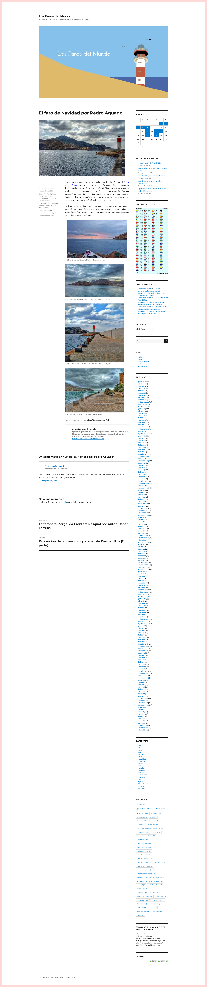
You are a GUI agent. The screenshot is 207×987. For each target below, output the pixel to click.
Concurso (154, 821)
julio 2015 (141, 682)
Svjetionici (141, 770)
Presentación (142, 904)
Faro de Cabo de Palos (146, 836)
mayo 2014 (141, 714)
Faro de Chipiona (144, 840)
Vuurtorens (43, 205)
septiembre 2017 (143, 624)
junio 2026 (141, 386)
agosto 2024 (142, 436)
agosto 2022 (142, 490)
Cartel (153, 817)
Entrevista (156, 832)
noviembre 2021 (143, 511)
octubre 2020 (142, 540)
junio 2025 (141, 413)
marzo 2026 (142, 393)
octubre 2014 (142, 703)
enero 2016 (141, 669)
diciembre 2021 (143, 508)
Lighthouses (53, 198)
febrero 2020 (142, 558)
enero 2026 (141, 397)
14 (156, 131)
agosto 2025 (142, 409)
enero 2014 (141, 723)
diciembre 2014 (143, 698)
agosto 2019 (142, 572)
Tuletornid (42, 203)
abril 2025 (141, 418)
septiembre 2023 (143, 461)
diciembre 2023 (143, 454)
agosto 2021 (142, 517)
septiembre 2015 (143, 678)
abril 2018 (141, 608)
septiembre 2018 (143, 596)
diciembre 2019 (143, 563)
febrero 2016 (142, 667)
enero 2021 (141, 533)
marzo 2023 (142, 474)
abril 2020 (141, 554)
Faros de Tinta (160, 862)
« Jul (142, 147)
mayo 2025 (141, 416)
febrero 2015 (142, 694)
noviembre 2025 (143, 402)
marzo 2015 (142, 691)
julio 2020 (141, 547)
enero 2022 (141, 506)
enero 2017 (141, 642)
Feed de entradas (143, 362)
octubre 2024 (142, 431)
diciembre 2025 (143, 400)
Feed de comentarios (145, 364)
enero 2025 (141, 425)
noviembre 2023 (143, 456)
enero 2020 (141, 560)
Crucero (141, 824)
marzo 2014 (142, 719)
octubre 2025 (142, 404)
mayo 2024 (141, 443)
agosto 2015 (142, 680)
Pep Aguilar (160, 896)
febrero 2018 (142, 612)
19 (147, 135)
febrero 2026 (142, 395)
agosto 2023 (142, 463)
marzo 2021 (142, 529)
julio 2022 (141, 492)
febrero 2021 (142, 531)
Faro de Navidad (144, 851)
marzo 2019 (142, 583)
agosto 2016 (142, 653)
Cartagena (42, 210)
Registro (140, 357)
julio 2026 (141, 384)
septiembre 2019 (143, 569)
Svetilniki (141, 768)
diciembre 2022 (143, 481)
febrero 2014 (142, 721)
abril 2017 (141, 635)
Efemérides (143, 832)
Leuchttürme (43, 198)
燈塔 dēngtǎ (47, 207)
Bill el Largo (142, 813)
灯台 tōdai (141, 786)
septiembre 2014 (143, 705)
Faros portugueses (144, 866)
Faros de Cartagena (145, 858)
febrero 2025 (142, 422)
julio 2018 (141, 601)
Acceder (140, 359)
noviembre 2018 (143, 592)
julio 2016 (141, 655)
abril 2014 (141, 716)
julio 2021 (141, 520)
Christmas (141, 821)
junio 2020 (141, 549)
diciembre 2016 (143, 644)
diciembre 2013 (143, 725)
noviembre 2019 (143, 565)
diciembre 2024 (143, 427)
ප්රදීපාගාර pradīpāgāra (145, 784)
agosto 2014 (142, 707)
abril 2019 (141, 581)
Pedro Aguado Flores (46, 215)
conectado (62, 502)
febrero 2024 (142, 449)
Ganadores (142, 881)
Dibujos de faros (144, 828)
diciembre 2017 (143, 617)
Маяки (49, 205)
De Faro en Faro (154, 824)
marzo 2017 (142, 637)
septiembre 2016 (143, 651)
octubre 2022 (142, 486)
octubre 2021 (142, 513)
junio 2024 (141, 440)
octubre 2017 (142, 621)
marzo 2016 (142, 664)
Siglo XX (152, 907)
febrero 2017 (142, 639)
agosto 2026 (142, 382)
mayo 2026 (141, 388)
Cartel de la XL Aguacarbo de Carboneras (151, 176)
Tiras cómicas (143, 911)
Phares (47, 201)
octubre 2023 (142, 459)
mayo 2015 (141, 687)
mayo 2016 (141, 660)
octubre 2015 (142, 676)
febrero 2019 (142, 585)
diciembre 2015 (143, 671)
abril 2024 (141, 445)
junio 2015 (141, 685)
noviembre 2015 (143, 673)
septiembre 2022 (143, 488)
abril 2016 (141, 662)
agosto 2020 (142, 544)
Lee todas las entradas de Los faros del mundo (88, 438)
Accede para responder (48, 480)
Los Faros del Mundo (55, 16)
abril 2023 (141, 472)
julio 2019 (141, 574)
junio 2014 (141, 712)
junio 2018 (141, 603)
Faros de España (51, 213)
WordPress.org (143, 366)
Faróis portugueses (145, 870)
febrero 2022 (142, 504)
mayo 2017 (141, 633)
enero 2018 (141, 615)
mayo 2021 (141, 524)
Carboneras (155, 813)
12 (147, 131)
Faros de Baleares (144, 855)
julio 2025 (141, 411)
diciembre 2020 (143, 535)
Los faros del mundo (46, 188)
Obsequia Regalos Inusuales (148, 892)
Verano (140, 915)
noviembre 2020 (143, 538)
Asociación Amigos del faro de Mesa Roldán (152, 808)
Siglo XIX (141, 907)
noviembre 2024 (143, 429)
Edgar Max (158, 828)
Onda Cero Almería (145, 896)
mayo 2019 (141, 578)
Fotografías (158, 877)
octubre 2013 (142, 730)
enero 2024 (141, 452)
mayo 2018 (141, 606)
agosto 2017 (142, 626)
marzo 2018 (142, 610)
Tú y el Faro (156, 911)
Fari (45, 194)
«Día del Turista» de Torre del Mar (149, 163)
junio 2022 (141, 495)
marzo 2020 (142, 556)
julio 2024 (141, 438)
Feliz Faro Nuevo (144, 877)
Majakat (42, 201)
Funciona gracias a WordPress (65, 977)
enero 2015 (141, 696)
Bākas (41, 194)
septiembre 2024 (143, 434)
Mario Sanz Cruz (155, 885)
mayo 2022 (141, 497)
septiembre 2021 (143, 515)
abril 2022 (141, 499)
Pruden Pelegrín (158, 904)
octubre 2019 (142, 567)
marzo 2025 (142, 420)
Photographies (143, 900)
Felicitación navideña (146, 873)
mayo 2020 (141, 551)
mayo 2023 (141, 470)
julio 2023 (141, 465)
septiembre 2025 (143, 407)
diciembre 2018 (143, 590)
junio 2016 (141, 658)
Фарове (140, 782)
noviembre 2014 (143, 701)
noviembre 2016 (143, 646)
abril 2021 (141, 526)
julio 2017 (141, 628)
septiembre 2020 (143, 542)
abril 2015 (141, 689)
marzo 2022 (142, 501)
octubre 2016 (142, 648)
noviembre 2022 (143, 483)
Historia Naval (156, 881)
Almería (141, 804)
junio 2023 (141, 468)
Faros (54, 194)
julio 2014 (141, 710)
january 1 (141, 885)
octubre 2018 (142, 594)
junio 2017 (141, 630)
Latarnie (48, 196)
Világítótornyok (52, 203)
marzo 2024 (142, 447)
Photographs (158, 900)
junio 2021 (141, 522)
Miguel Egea (142, 889)
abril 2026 (141, 391)
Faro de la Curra (144, 843)
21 (156, 135)
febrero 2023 (142, 477)
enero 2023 (141, 479)
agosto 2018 (142, 599)
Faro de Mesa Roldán (146, 847)
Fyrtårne (42, 196)
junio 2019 (141, 576)
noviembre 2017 (143, 619)
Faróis (49, 194)
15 (161, 131)
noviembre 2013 (143, 728)
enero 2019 (141, 587)
